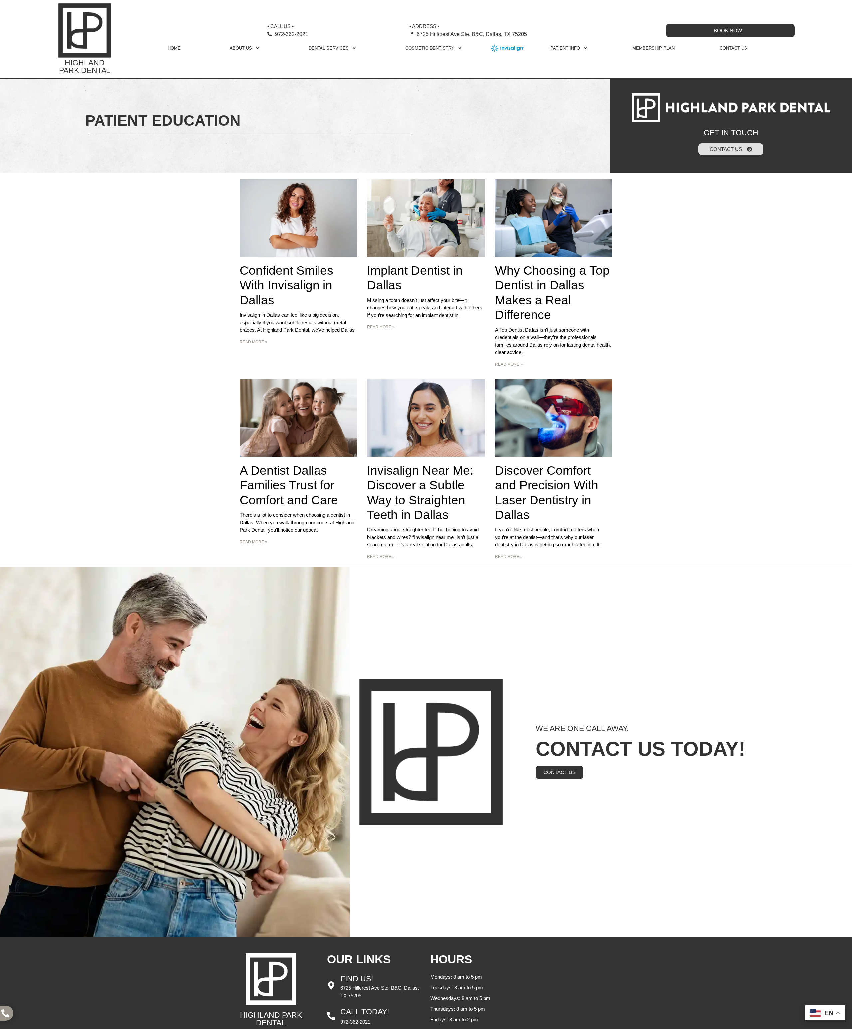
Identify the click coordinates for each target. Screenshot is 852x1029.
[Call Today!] (331, 1016)
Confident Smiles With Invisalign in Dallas (286, 285)
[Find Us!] (331, 985)
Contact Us (733, 48)
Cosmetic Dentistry (429, 48)
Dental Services (329, 48)
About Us (241, 48)
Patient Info (565, 48)
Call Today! (364, 1011)
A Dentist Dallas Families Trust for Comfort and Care (289, 485)
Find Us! (356, 978)
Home (174, 48)
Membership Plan (653, 48)
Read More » (253, 342)
